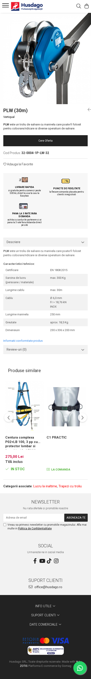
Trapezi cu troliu (70, 486)
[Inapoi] (87, 109)
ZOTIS (24, 665)
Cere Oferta (45, 140)
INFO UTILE (43, 606)
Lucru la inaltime (45, 486)
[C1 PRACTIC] (66, 406)
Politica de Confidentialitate (35, 528)
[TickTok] (49, 561)
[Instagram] (56, 561)
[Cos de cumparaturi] (86, 6)
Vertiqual (9, 117)
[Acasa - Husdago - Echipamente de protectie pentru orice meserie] (28, 6)
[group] (45, 58)
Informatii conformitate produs (23, 340)
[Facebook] (35, 561)
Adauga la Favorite (19, 164)
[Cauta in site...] (78, 6)
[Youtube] (42, 561)
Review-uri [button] (17, 349)
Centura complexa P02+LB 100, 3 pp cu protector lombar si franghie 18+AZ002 (21, 442)
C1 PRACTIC (57, 437)
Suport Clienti (44, 615)
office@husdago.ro (48, 587)
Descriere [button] (13, 242)
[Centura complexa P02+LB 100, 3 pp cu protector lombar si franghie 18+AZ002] (24, 406)
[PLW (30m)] (45, 58)
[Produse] (6, 6)
